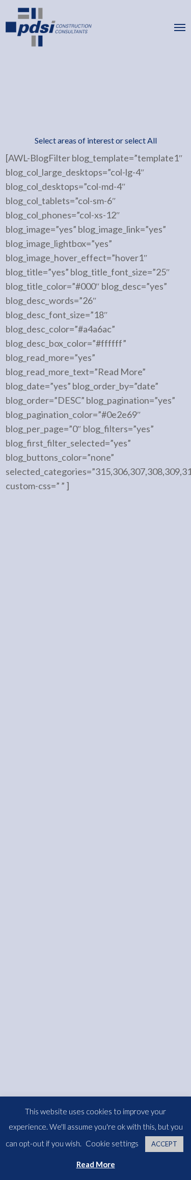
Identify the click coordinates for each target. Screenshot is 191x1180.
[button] (179, 27)
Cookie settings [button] (112, 1143)
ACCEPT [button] (164, 1144)
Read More (95, 1164)
